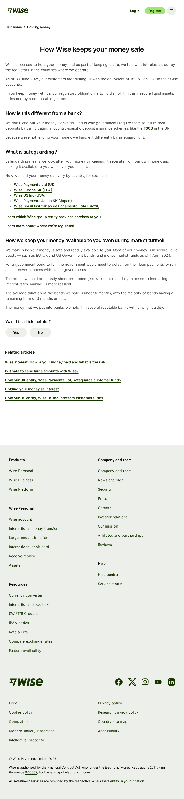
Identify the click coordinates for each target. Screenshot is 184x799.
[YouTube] (158, 682)
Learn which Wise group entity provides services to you (53, 217)
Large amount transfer (28, 537)
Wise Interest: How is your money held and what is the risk (55, 362)
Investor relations (112, 517)
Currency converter (25, 595)
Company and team (114, 471)
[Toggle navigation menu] (171, 10)
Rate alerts (18, 632)
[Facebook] (119, 682)
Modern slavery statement (31, 731)
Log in (134, 11)
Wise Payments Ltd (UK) (35, 184)
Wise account (20, 519)
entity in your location (127, 781)
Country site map (112, 721)
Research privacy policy (118, 712)
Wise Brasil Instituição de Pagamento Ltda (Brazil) (56, 206)
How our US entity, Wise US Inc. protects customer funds (54, 398)
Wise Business (21, 480)
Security (105, 489)
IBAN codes (19, 623)
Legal (13, 703)
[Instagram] (145, 682)
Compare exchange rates (30, 641)
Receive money (22, 556)
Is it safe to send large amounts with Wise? (42, 371)
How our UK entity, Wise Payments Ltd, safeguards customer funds (63, 380)
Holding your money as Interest (32, 389)
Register (155, 11)
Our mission (108, 526)
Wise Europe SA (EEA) (33, 190)
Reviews (105, 544)
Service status (110, 584)
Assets (14, 565)
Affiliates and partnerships (120, 535)
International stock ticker (30, 604)
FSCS (148, 128)
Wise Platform (21, 489)
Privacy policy (110, 703)
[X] (132, 682)
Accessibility (108, 731)
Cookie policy (21, 712)
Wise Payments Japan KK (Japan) (43, 200)
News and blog (111, 480)
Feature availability (25, 650)
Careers (104, 508)
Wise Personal (21, 471)
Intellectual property (26, 740)
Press (102, 498)
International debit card (29, 547)
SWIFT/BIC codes (23, 613)
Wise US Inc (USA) (30, 195)
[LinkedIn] (171, 682)
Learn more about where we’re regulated (39, 226)
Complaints (18, 721)
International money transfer (33, 528)
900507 (31, 772)
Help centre (108, 574)
